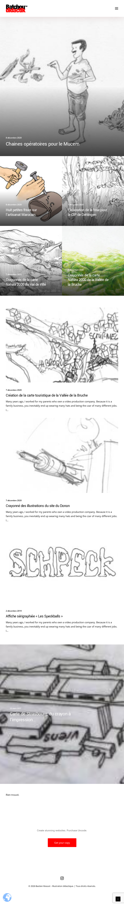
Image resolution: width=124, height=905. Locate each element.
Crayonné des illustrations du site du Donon (38, 505)
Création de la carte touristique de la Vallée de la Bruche (47, 395)
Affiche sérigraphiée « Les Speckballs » (34, 616)
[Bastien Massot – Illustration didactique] (62, 8)
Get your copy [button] (62, 842)
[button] (116, 8)
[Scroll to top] (118, 898)
